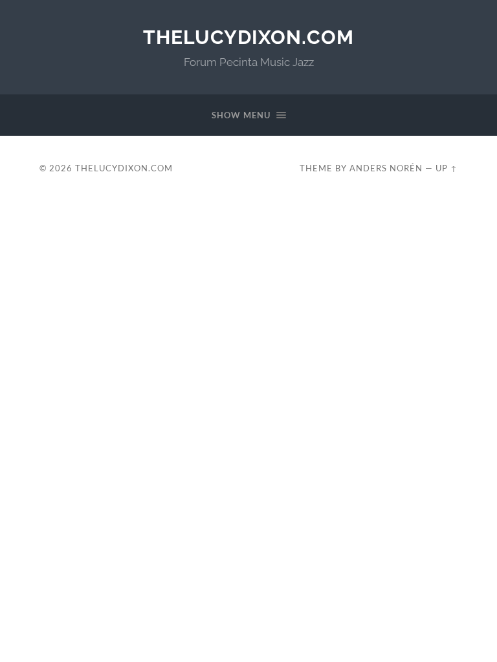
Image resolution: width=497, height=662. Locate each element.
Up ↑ (447, 168)
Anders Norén (386, 168)
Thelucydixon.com (248, 37)
